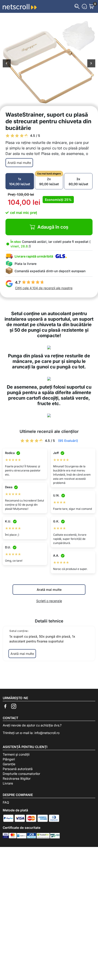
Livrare (8, 783)
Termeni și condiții (16, 754)
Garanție (9, 764)
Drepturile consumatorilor (21, 774)
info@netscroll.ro (46, 733)
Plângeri (9, 759)
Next (91, 63)
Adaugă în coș (52, 227)
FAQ (6, 802)
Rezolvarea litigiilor (17, 778)
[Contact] (84, 6)
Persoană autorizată (18, 769)
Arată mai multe (19, 163)
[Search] (77, 6)
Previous (7, 63)
